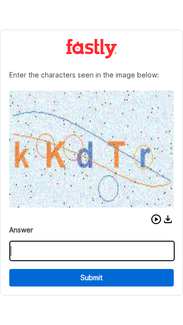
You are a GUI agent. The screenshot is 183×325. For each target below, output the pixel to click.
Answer (21, 230)
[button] (156, 219)
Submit (91, 277)
